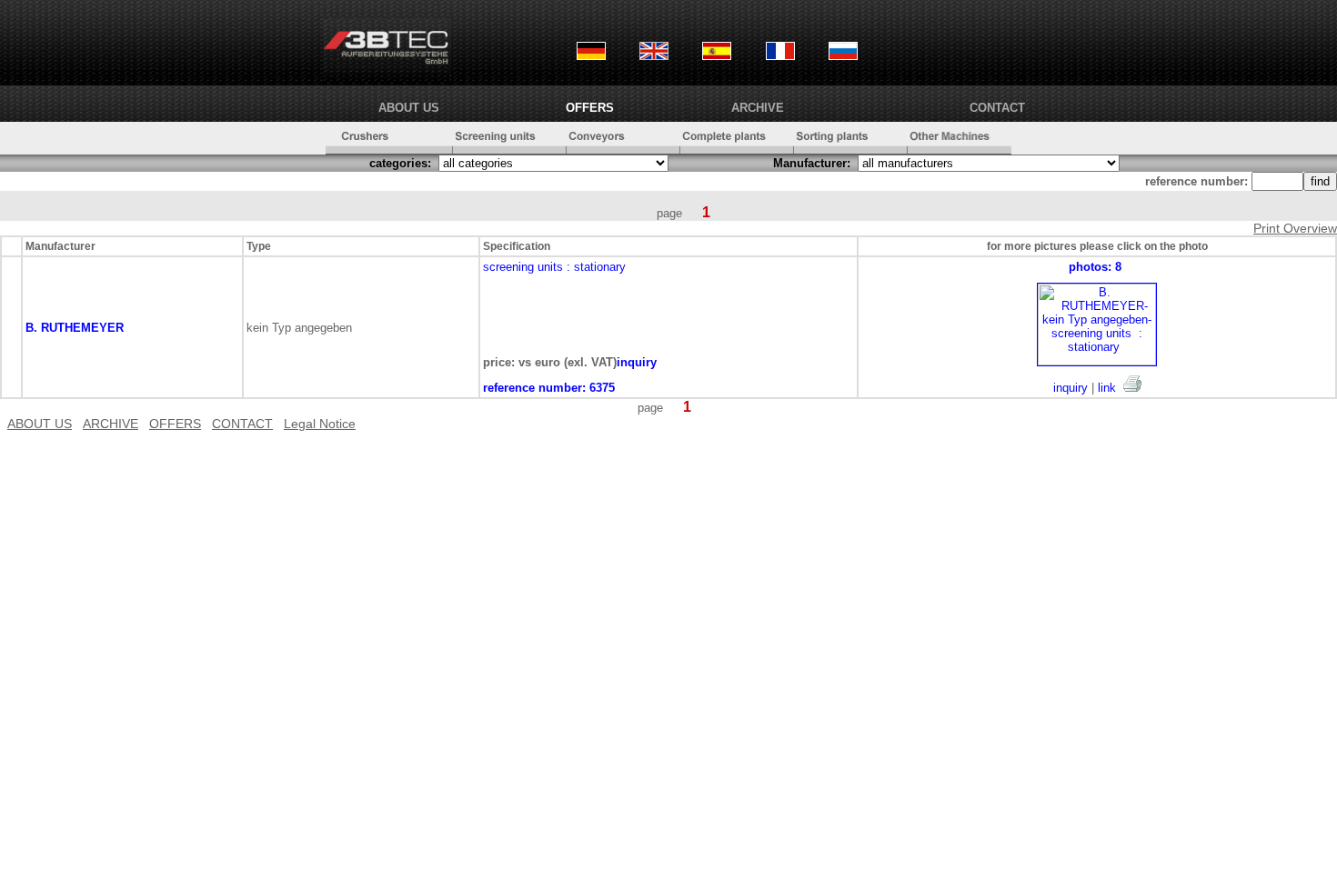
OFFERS (590, 108)
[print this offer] (1132, 383)
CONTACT (997, 108)
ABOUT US (408, 108)
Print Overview (1295, 228)
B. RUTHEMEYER (74, 328)
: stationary (596, 267)
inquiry (1070, 388)
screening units (523, 267)
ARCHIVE (757, 108)
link (1107, 388)
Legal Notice (320, 423)
